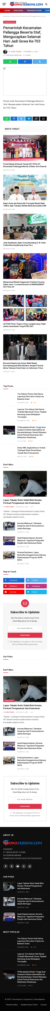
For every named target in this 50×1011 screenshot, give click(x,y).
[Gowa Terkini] (26, 4)
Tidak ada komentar (13, 55)
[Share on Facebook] (25, 61)
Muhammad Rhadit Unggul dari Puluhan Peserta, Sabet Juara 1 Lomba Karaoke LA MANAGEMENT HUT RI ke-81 (24, 284)
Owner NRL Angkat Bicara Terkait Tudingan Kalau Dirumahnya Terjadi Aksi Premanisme (31, 450)
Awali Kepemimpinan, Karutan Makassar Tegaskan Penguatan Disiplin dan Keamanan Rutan (30, 540)
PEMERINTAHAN (34, 10)
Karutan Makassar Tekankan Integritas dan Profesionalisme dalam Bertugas (30, 525)
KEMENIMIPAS (9, 495)
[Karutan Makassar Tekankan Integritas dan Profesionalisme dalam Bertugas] (9, 526)
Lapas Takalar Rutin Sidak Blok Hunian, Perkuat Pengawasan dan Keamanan (30, 885)
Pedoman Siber (12, 1005)
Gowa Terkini (16, 52)
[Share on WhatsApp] (10, 61)
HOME (7, 10)
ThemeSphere (39, 999)
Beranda (6, 16)
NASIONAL (18, 10)
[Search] (46, 4)
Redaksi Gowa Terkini (29, 1005)
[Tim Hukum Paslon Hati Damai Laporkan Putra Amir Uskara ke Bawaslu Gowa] (9, 396)
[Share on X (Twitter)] (40, 61)
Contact (44, 1005)
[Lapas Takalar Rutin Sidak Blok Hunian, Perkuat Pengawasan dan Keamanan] (25, 484)
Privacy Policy (23, 644)
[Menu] (4, 4)
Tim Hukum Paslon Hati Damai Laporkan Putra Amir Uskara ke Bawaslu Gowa (30, 396)
